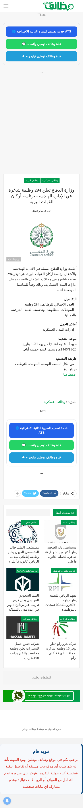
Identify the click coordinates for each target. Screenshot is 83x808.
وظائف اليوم (32, 180)
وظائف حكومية (29, 522)
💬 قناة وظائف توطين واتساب (41, 44)
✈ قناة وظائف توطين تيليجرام (41, 56)
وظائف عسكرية (50, 180)
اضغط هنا (70, 374)
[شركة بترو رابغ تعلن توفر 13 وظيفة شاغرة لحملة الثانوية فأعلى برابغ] (60, 627)
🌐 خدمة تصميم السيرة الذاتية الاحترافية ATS (41, 31)
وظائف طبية (69, 522)
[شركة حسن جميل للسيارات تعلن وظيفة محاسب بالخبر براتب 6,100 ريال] (22, 627)
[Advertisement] (41, 127)
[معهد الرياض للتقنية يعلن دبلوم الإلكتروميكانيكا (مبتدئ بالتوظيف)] (60, 579)
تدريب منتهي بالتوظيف (64, 570)
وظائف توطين (29, 729)
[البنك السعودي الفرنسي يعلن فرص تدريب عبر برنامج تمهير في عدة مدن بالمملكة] (22, 579)
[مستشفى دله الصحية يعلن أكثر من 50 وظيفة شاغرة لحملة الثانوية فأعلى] (60, 531)
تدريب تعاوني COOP (27, 570)
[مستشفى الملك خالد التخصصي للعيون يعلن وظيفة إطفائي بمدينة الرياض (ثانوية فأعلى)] (22, 531)
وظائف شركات (67, 619)
